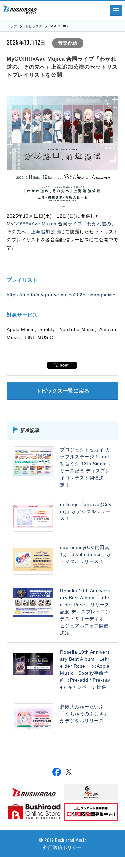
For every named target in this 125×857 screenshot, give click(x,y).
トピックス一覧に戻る (62, 391)
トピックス (33, 26)
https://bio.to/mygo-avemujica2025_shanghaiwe (61, 294)
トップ (12, 26)
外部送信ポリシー (62, 846)
